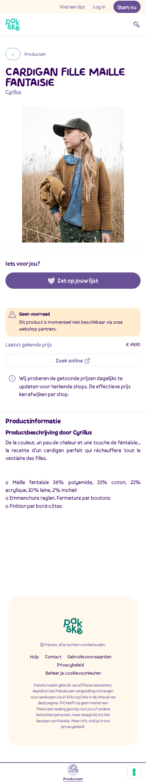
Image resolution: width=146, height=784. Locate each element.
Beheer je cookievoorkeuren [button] (73, 673)
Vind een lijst (72, 7)
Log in (99, 7)
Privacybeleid (70, 665)
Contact (53, 657)
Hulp (34, 657)
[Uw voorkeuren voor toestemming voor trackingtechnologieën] (134, 772)
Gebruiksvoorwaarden (89, 657)
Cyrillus (13, 91)
